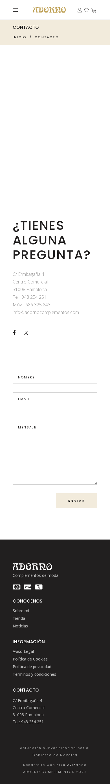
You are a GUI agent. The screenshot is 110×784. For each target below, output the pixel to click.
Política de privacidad (32, 666)
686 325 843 (37, 305)
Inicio (20, 37)
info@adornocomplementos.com (46, 312)
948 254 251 (34, 297)
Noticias (20, 626)
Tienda (19, 618)
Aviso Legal (23, 651)
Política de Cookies (30, 659)
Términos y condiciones (34, 674)
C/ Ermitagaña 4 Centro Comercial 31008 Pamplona (29, 707)
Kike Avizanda (72, 765)
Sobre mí (21, 610)
